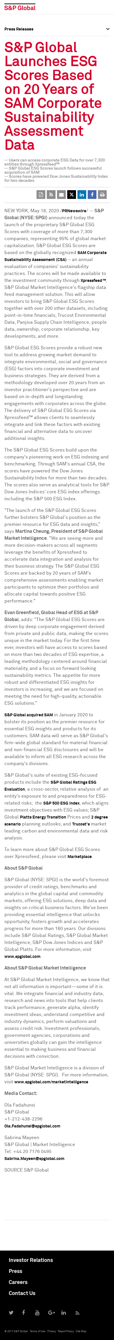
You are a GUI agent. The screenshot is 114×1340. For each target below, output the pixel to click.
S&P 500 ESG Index (61, 803)
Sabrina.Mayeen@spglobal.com (34, 1159)
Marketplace (80, 857)
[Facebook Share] (92, 194)
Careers (18, 1282)
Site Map (81, 1331)
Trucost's (81, 824)
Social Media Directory (26, 76)
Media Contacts (19, 63)
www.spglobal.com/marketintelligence (51, 1082)
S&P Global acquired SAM (28, 715)
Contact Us (22, 1293)
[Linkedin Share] (81, 194)
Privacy (51, 1331)
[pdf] (41, 194)
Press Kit (13, 89)
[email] (61, 194)
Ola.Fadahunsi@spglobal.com (32, 1126)
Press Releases (18, 50)
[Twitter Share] (71, 194)
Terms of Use (37, 1331)
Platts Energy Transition (43, 817)
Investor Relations (31, 1260)
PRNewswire (74, 211)
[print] (102, 194)
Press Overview (19, 38)
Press (15, 1271)
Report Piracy (66, 1331)
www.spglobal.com (22, 957)
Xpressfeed (93, 281)
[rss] (51, 194)
